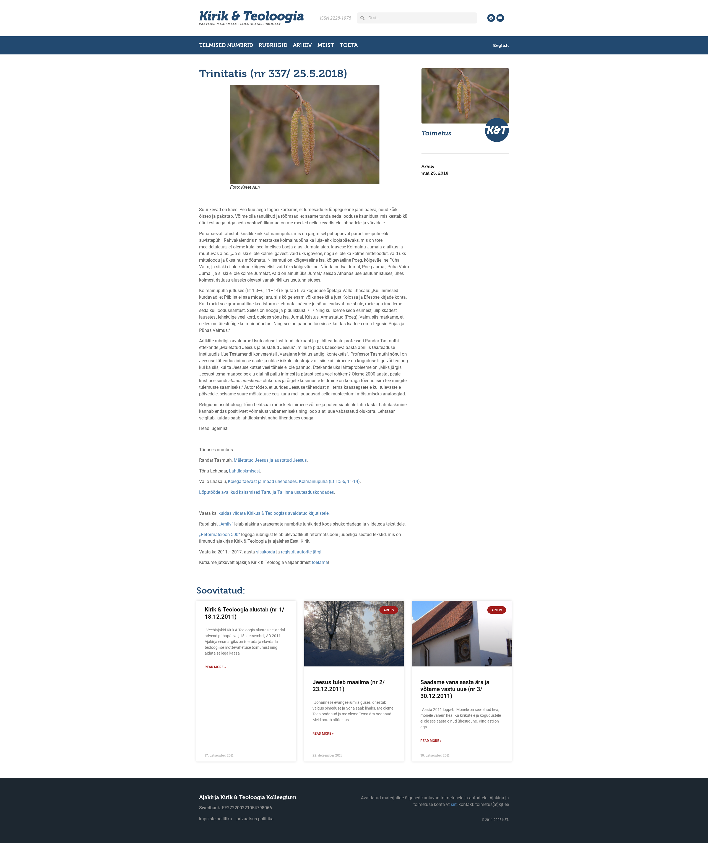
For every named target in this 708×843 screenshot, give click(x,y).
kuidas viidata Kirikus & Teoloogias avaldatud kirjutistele (273, 513)
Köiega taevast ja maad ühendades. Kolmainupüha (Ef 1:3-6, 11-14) (294, 481)
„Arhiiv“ (226, 524)
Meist (325, 45)
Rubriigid (273, 45)
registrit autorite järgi (301, 552)
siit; (454, 804)
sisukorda (265, 552)
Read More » (215, 667)
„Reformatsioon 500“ (219, 534)
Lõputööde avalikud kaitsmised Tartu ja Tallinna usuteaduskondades (266, 492)
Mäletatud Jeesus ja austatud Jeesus (270, 460)
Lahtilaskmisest (244, 471)
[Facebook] (491, 18)
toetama (320, 562)
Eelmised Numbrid (226, 45)
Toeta (349, 45)
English (501, 45)
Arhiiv (302, 45)
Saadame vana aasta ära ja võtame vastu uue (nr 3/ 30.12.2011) (454, 689)
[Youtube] (500, 18)
